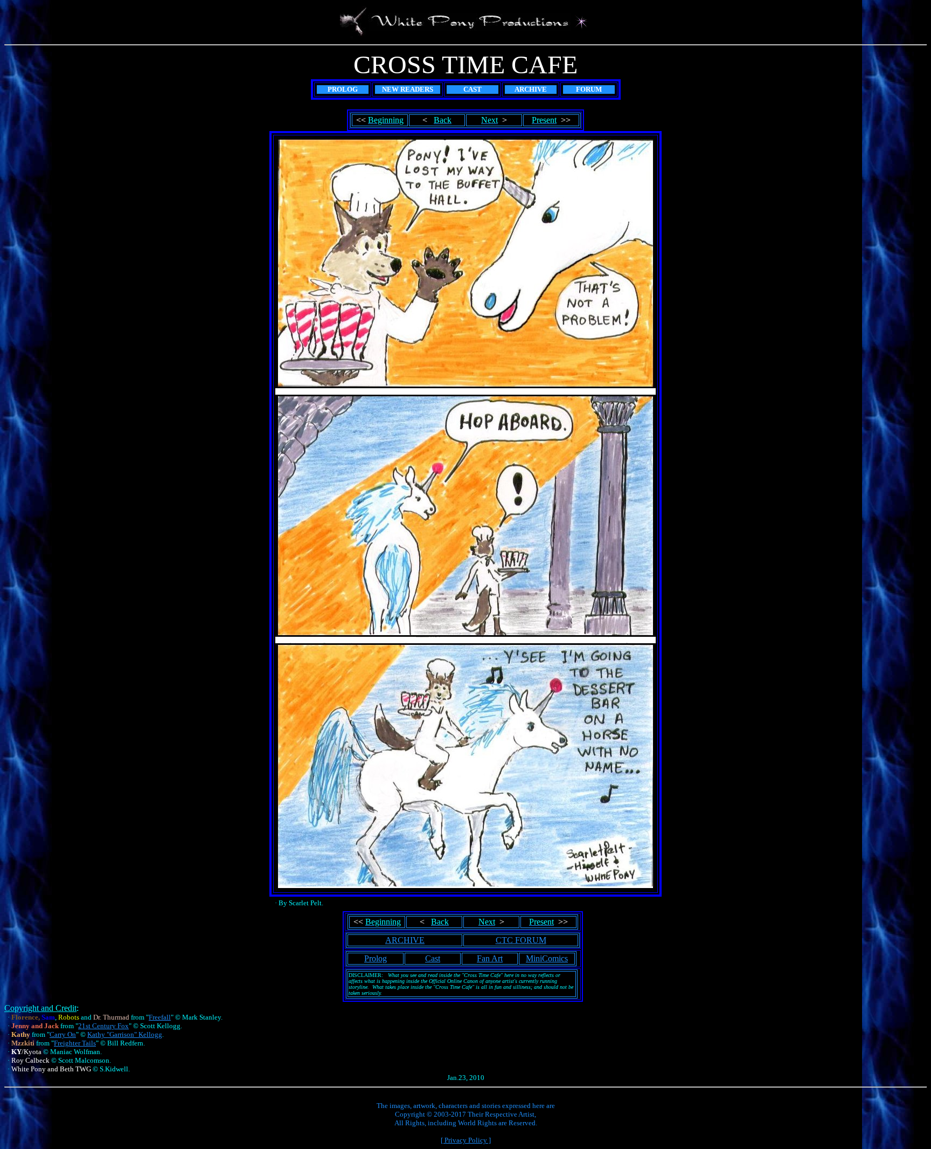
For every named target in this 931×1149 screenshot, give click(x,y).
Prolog (375, 958)
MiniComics (547, 958)
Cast (432, 958)
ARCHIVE (405, 940)
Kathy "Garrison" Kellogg (124, 1034)
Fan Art (490, 958)
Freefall (160, 1017)
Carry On (63, 1034)
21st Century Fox (103, 1026)
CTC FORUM (521, 940)
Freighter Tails (75, 1043)
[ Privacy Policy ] (466, 1140)
